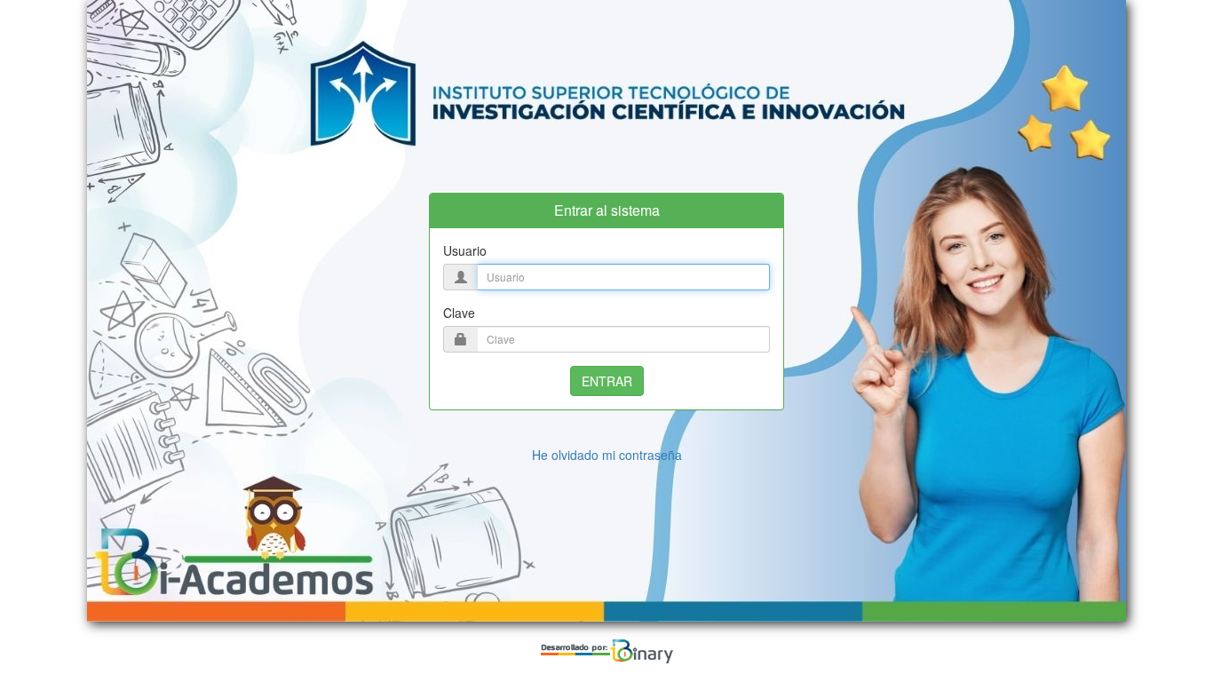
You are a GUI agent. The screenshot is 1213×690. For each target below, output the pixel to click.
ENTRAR (607, 381)
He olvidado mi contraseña (607, 455)
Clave (459, 312)
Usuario (465, 250)
